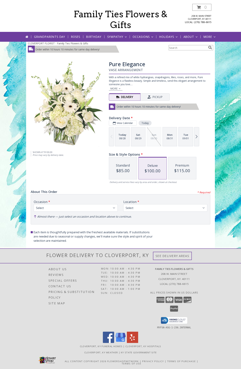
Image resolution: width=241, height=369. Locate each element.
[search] (210, 47)
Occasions (141, 37)
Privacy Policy (153, 361)
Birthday (93, 37)
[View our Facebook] (108, 342)
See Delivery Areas (172, 256)
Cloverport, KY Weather (101, 352)
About (188, 37)
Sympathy (115, 37)
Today (145, 123)
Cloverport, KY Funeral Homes (101, 346)
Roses (75, 37)
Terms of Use (131, 363)
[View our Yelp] (132, 342)
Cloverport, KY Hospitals (143, 346)
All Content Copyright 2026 (85, 361)
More (207, 37)
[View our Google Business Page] (120, 342)
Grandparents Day (49, 37)
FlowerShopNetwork (123, 361)
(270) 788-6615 (202, 22)
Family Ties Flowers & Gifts (120, 19)
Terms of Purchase (181, 361)
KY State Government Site (139, 352)
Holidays (166, 37)
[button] (201, 7)
